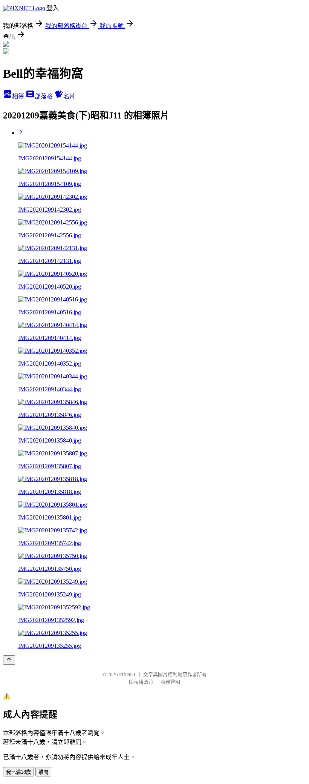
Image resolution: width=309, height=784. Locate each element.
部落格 (44, 96)
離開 (43, 772)
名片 (69, 96)
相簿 (19, 96)
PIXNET (127, 674)
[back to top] (9, 660)
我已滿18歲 (18, 772)
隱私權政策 (141, 682)
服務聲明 (170, 682)
